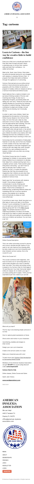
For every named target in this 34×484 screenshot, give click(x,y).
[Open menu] (17, 17)
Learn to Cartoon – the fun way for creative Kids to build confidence (16, 55)
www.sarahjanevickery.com (11, 380)
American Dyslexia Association (17, 14)
